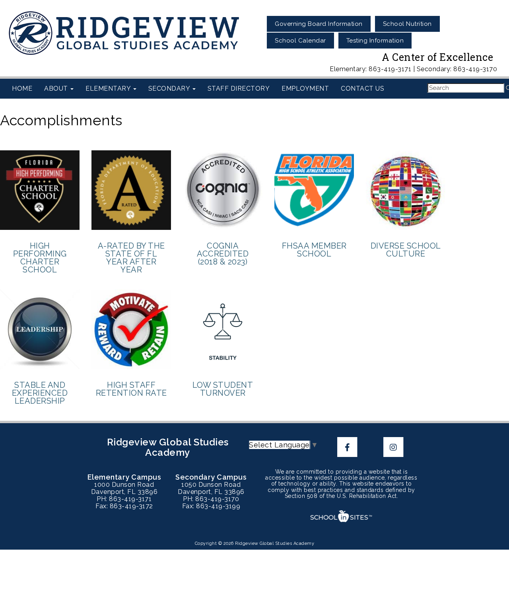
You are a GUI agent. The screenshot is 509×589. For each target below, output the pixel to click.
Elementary (108, 88)
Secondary (170, 88)
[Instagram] (393, 447)
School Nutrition (407, 23)
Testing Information (375, 40)
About (57, 88)
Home (22, 88)
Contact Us (362, 88)
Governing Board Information (319, 23)
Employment (305, 88)
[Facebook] (348, 447)
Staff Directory (239, 88)
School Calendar (300, 40)
